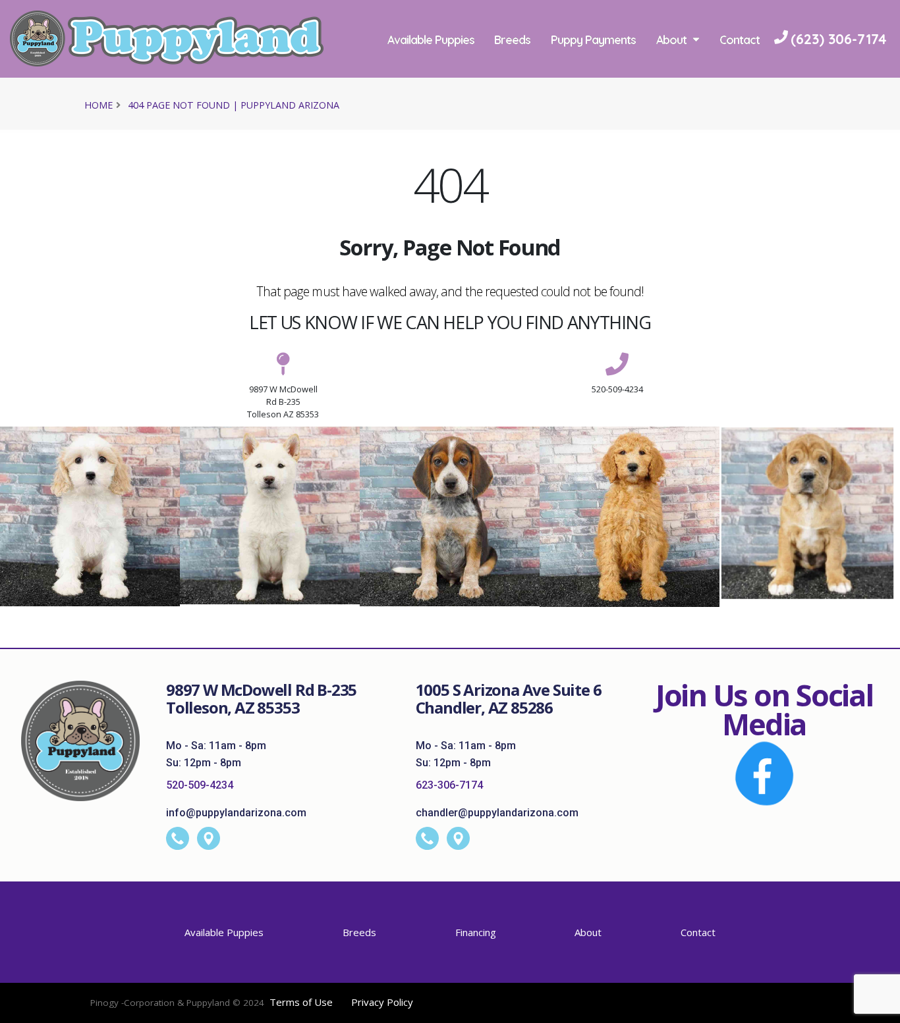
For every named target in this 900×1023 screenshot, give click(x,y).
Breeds (512, 39)
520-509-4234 (199, 785)
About (671, 39)
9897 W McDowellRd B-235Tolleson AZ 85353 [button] (283, 401)
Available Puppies (430, 39)
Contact (739, 39)
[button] (876, 1008)
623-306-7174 (449, 785)
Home (98, 105)
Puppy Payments (593, 39)
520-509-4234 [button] (617, 389)
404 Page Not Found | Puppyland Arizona (233, 105)
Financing (475, 932)
